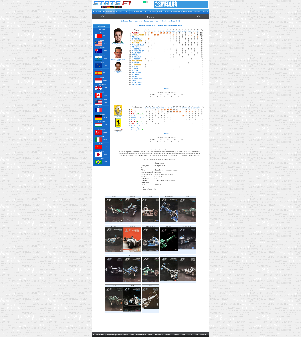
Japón (132, 285)
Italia (187, 256)
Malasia (132, 197)
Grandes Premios (122, 335)
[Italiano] (114, 7)
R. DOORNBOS (137, 79)
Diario (183, 335)
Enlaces (189, 335)
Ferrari (118, 60)
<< (103, 16)
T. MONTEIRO (136, 73)
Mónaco (132, 226)
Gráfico (166, 89)
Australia (150, 197)
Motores (150, 335)
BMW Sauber (135, 118)
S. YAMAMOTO (137, 83)
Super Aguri (135, 130)
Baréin (114, 197)
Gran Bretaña (150, 226)
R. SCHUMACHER (138, 51)
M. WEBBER (136, 59)
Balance (124, 21)
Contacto (203, 335)
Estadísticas (100, 335)
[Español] (108, 7)
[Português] (117, 7)
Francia (113, 256)
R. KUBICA (135, 63)
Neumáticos (159, 335)
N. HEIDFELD (136, 49)
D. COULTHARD (137, 57)
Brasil (150, 285)
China (114, 285)
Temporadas (110, 335)
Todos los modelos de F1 (170, 21)
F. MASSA (135, 37)
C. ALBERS (135, 75)
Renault (118, 45)
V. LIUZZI (135, 69)
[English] (105, 7)
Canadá (168, 226)
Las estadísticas (135, 21)
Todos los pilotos (151, 21)
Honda (133, 116)
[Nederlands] (120, 7)
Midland (133, 128)
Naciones (168, 335)
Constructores (141, 335)
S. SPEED (135, 71)
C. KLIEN (135, 67)
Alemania (132, 256)
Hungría (150, 256)
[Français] (102, 7)
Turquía (168, 256)
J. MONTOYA (136, 47)
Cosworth (140, 124)
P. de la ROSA (136, 53)
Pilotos (132, 335)
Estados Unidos (187, 226)
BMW (141, 118)
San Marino (169, 197)
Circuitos (176, 335)
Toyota (133, 120)
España (113, 226)
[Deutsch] (111, 7)
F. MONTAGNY (136, 85)
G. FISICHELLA (137, 39)
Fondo (196, 335)
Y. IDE (134, 81)
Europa (187, 197)
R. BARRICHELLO (138, 45)
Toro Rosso (135, 126)
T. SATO (134, 77)
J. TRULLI (135, 55)
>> (198, 16)
